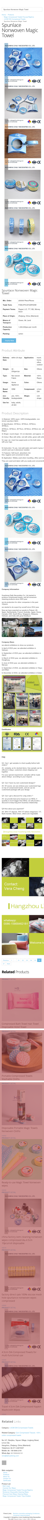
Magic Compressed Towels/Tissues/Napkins (19, 17)
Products (11, 15)
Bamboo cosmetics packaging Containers (26, 1513)
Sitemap (33, 1519)
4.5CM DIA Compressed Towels (15, 19)
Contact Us (7, 1478)
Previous (6, 960)
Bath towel (6, 1486)
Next (8, 964)
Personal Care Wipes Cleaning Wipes (15, 1494)
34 (31, 960)
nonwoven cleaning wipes (21, 1515)
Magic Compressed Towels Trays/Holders (17, 1496)
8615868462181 (17, 1453)
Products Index (17, 1519)
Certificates (7, 1480)
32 (23, 960)
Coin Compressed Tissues (25, 1432)
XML (28, 1519)
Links (24, 1519)
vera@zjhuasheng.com (10, 1455)
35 (35, 960)
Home (4, 15)
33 (27, 960)
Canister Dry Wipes (9, 1488)
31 (19, 960)
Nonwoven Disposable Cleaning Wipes (16, 1492)
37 (4, 964)
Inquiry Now (9, 340)
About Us (6, 1476)
